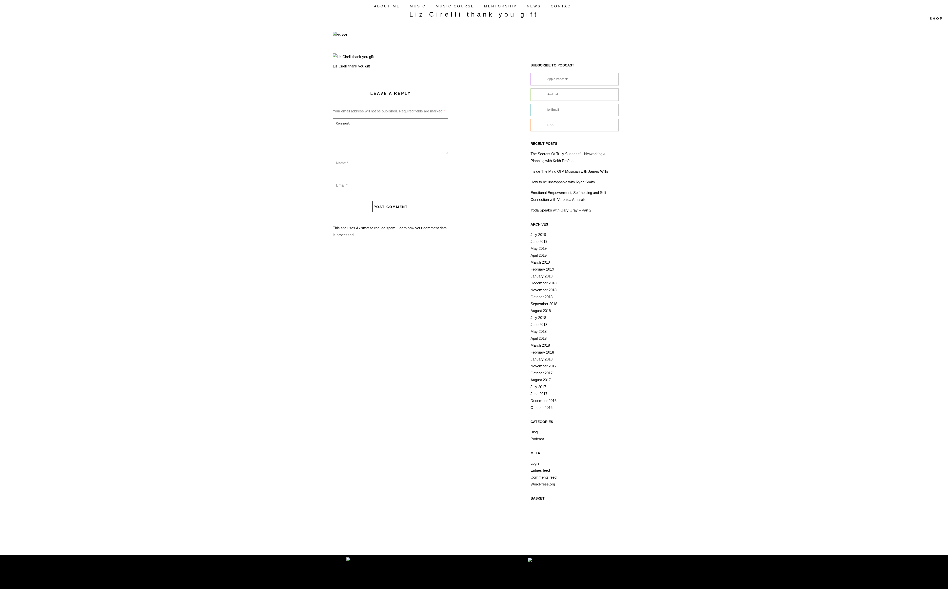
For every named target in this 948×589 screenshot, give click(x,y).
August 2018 (541, 311)
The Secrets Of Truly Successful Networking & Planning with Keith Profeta (568, 157)
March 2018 (540, 345)
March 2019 (540, 262)
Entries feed (540, 470)
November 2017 (543, 366)
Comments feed (543, 477)
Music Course (455, 6)
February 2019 (542, 269)
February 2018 (542, 352)
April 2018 (539, 338)
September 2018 (544, 304)
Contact (562, 6)
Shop (935, 19)
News (534, 6)
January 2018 (542, 359)
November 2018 (543, 290)
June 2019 (539, 241)
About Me (387, 6)
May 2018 (539, 331)
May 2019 (539, 248)
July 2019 (538, 234)
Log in (535, 463)
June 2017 (539, 394)
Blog (534, 432)
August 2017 (541, 380)
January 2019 (542, 276)
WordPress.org (543, 484)
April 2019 (539, 255)
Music (418, 6)
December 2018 (543, 283)
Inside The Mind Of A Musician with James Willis (570, 171)
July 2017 (538, 387)
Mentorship (500, 6)
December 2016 (543, 401)
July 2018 (538, 318)
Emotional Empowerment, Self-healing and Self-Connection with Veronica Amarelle (569, 196)
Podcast (537, 439)
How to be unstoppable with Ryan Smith (563, 182)
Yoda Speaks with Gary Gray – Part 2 (561, 210)
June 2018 (539, 324)
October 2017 (542, 373)
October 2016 (542, 407)
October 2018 (542, 297)
